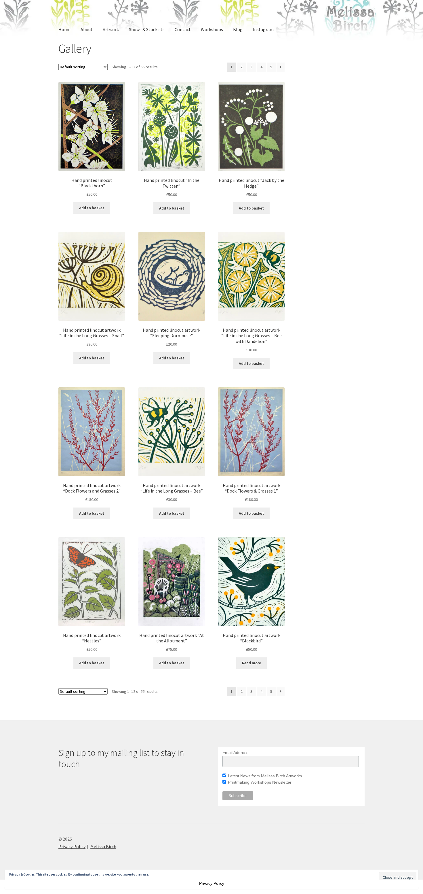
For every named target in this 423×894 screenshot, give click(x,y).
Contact (183, 29)
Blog (238, 29)
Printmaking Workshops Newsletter (259, 782)
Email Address (235, 752)
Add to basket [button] (91, 207)
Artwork (111, 29)
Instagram (263, 29)
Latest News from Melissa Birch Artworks (265, 776)
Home (64, 29)
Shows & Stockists (147, 29)
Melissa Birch (103, 846)
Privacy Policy (71, 846)
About (87, 29)
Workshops (212, 29)
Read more (251, 662)
